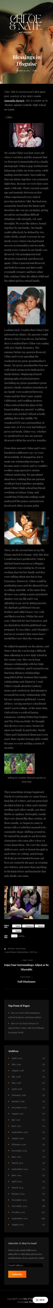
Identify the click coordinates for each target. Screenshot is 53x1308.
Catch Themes (29, 1302)
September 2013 (20, 1218)
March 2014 (17, 1187)
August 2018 (18, 1070)
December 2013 (19, 1199)
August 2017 (17, 1113)
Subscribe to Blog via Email (22, 1243)
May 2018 (16, 1082)
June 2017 (16, 1125)
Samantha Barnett (14, 100)
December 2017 (19, 1107)
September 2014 (20, 1169)
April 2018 (17, 1088)
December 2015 (19, 1150)
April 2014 (17, 1181)
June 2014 (16, 1175)
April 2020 (17, 1058)
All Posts (11, 948)
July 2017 (16, 1119)
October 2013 (18, 1212)
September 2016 (20, 1132)
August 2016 (18, 1138)
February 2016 (19, 1144)
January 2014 (18, 1193)
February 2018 (19, 1095)
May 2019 (16, 1064)
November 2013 (19, 1206)
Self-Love (33, 952)
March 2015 (17, 1162)
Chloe (34, 70)
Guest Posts (21, 948)
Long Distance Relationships (17, 952)
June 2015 (16, 1156)
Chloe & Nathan (29, 1298)
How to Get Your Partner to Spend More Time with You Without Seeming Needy (26, 1028)
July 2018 (16, 1076)
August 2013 (17, 1224)
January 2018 (18, 1101)
